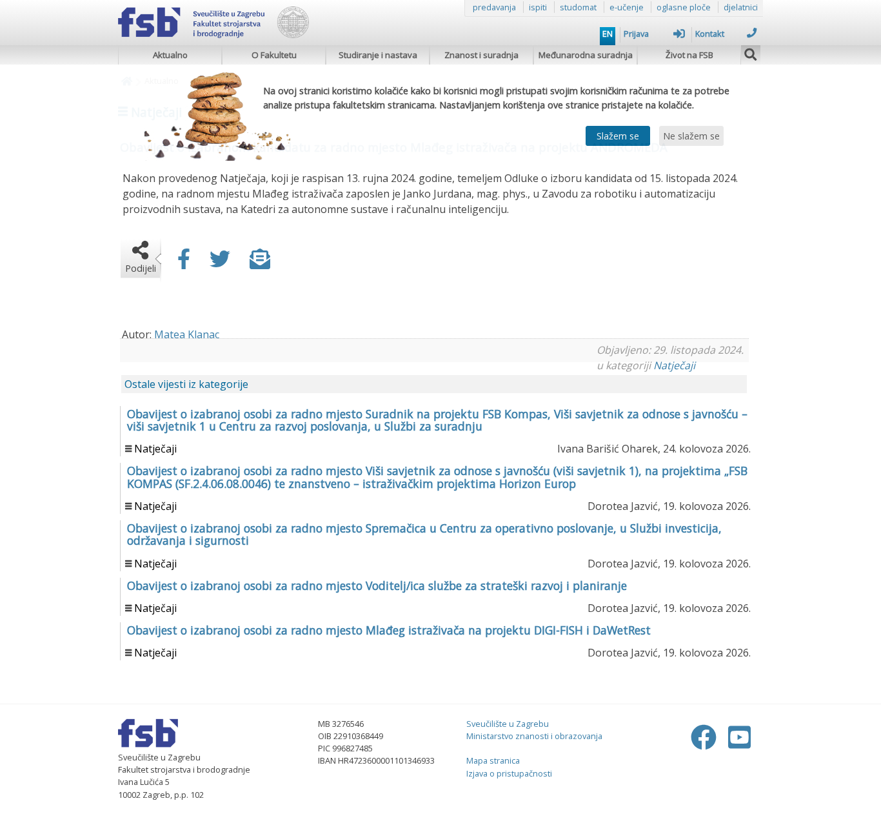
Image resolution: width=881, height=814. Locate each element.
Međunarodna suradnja (586, 55)
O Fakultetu (274, 55)
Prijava (636, 33)
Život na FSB (689, 55)
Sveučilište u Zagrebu (507, 723)
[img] (750, 53)
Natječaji (674, 365)
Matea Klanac (186, 334)
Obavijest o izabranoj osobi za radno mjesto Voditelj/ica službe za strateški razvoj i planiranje (377, 585)
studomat (578, 7)
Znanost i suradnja (481, 55)
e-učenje (626, 7)
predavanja (494, 7)
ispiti (538, 7)
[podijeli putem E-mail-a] (260, 263)
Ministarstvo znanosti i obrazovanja (534, 736)
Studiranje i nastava (378, 55)
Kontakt (709, 33)
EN (607, 33)
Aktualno (170, 55)
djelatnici (741, 7)
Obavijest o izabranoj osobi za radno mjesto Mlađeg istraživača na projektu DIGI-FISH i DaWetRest (389, 630)
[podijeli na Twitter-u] (220, 263)
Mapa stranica (493, 760)
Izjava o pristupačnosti (509, 773)
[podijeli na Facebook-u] (184, 263)
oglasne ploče (684, 7)
